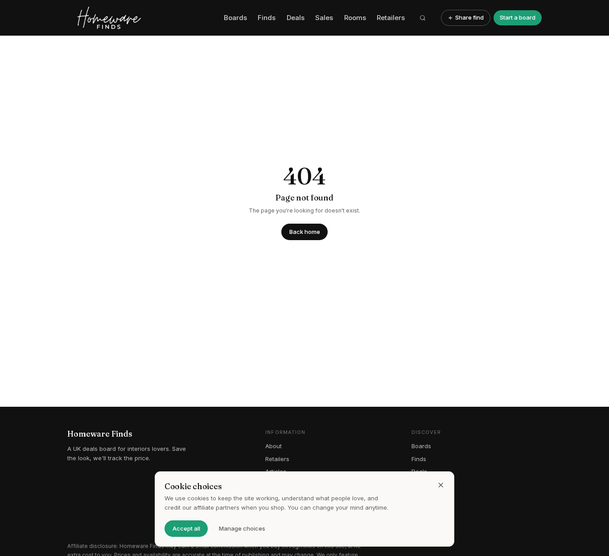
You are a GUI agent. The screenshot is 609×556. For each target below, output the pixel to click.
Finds (267, 17)
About (273, 446)
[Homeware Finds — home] (142, 17)
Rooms (355, 17)
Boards (235, 17)
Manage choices (242, 528)
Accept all (186, 528)
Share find (469, 17)
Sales (324, 17)
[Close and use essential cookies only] (441, 485)
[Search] (423, 18)
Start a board (517, 17)
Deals (295, 17)
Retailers (391, 17)
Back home (304, 231)
